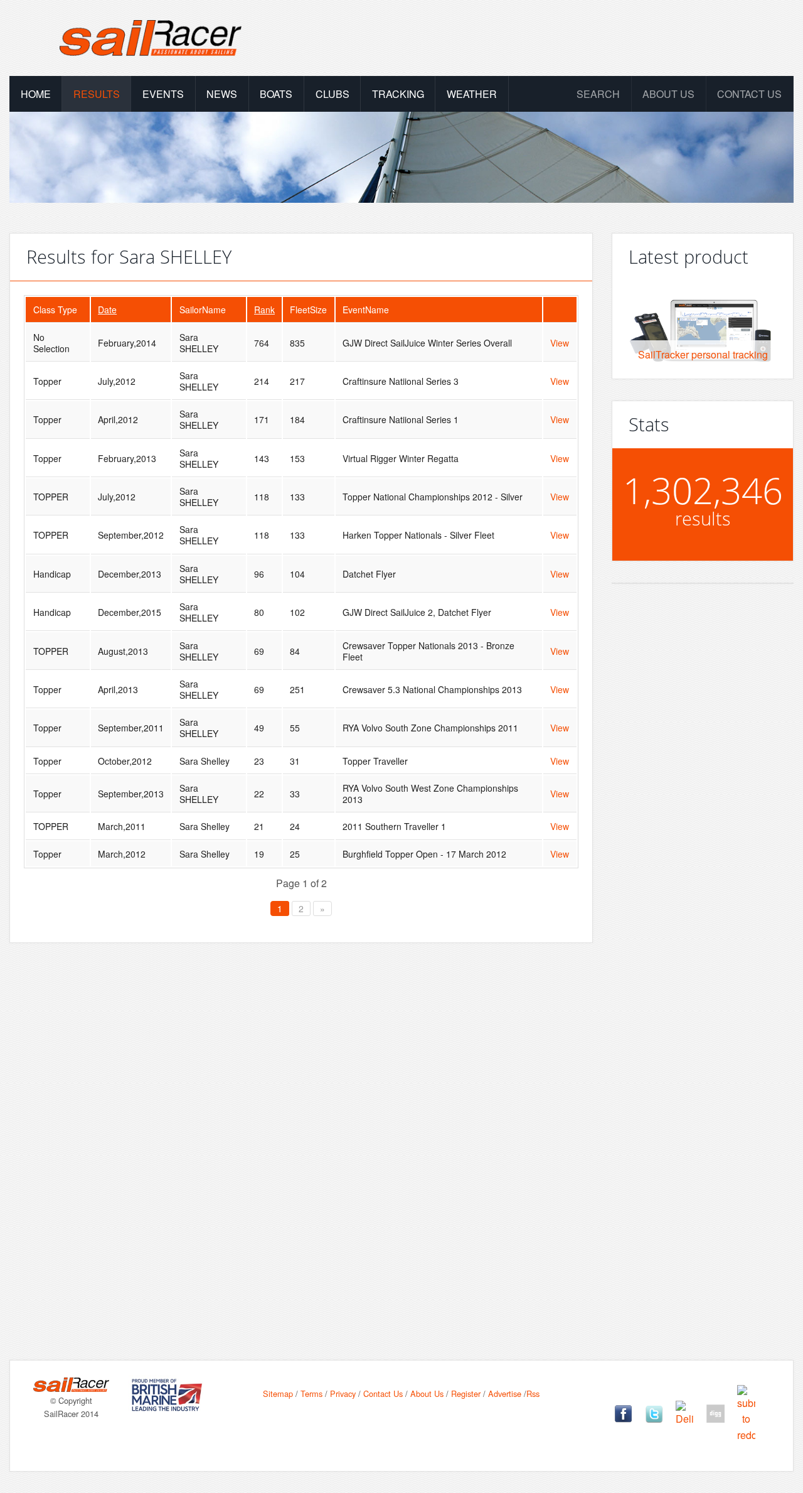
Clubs (332, 94)
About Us (427, 1393)
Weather (472, 94)
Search (598, 94)
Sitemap (278, 1393)
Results (96, 94)
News (221, 94)
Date (107, 309)
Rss (533, 1393)
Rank (264, 309)
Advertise (504, 1393)
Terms (311, 1393)
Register (466, 1393)
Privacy (343, 1393)
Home (36, 94)
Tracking (398, 94)
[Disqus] (301, 1131)
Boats (276, 94)
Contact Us (749, 94)
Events (163, 94)
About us (668, 94)
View (559, 343)
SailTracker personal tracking (703, 354)
